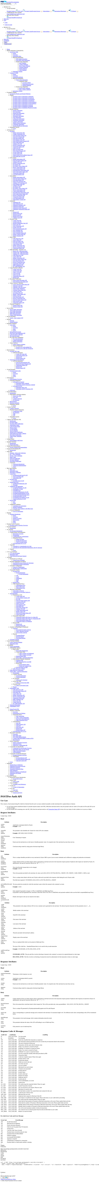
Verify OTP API (20, 603)
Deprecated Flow (14, 444)
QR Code (20, 11)
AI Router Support (14, 639)
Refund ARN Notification (16, 432)
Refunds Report (20, 636)
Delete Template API (18, 235)
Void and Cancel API (21, 760)
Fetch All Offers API (18, 241)
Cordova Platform (23, 64)
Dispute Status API (17, 305)
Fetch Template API (18, 231)
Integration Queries (17, 71)
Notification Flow (14, 482)
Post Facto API (19, 727)
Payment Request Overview (20, 755)
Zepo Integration (17, 117)
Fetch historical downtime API (20, 281)
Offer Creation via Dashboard (26, 653)
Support (12, 774)
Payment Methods (14, 460)
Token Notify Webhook (19, 288)
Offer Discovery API (18, 238)
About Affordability (15, 646)
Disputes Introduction (15, 514)
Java (14, 501)
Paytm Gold (22, 14)
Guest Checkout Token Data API (21, 284)
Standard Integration (21, 675)
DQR (17, 579)
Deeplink (15, 485)
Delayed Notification (15, 458)
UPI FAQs (12, 390)
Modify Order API (20, 611)
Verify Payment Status (21, 542)
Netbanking (19, 578)
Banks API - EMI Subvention (20, 251)
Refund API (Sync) (17, 216)
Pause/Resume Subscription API (21, 170)
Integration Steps (17, 56)
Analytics (15, 628)
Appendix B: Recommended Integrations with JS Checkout (27, 547)
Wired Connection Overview (20, 742)
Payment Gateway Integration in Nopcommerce (24, 103)
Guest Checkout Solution (16, 642)
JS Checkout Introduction (16, 531)
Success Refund (14, 430)
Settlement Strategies (15, 767)
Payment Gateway (11, 11)
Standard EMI (19, 660)
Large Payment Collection (16, 334)
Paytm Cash (16, 14)
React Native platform (24, 88)
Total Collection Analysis (22, 631)
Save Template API (17, 230)
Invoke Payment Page (21, 540)
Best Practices (13, 401)
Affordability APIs (14, 688)
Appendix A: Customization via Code (22, 546)
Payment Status (13, 422)
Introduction (13, 393)
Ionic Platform (22, 63)
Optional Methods (26, 85)
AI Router (74, 11)
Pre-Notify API (16, 164)
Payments (12, 131)
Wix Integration (17, 112)
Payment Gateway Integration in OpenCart (23, 98)
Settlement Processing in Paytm (17, 766)
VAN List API (16, 273)
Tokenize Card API (17, 286)
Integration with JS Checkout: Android (25, 384)
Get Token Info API (18, 293)
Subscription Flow (20, 588)
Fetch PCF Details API (18, 137)
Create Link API (17, 220)
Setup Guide (16, 781)
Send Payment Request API (23, 362)
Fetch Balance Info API (19, 139)
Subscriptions (47, 11)
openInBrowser (17, 490)
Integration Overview (18, 533)
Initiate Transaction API (19, 132)
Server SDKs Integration (16, 309)
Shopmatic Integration (18, 116)
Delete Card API (17, 295)
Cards (17, 577)
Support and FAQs (17, 792)
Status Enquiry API (21, 724)
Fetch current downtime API (20, 280)
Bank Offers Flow (20, 586)
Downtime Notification (15, 435)
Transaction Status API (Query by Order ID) (27, 617)
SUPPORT (6, 40)
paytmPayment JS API (18, 480)
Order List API (16, 148)
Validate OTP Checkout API (20, 183)
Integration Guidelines (15, 472)
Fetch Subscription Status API (20, 171)
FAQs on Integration (18, 511)
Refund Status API (17, 213)
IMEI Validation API (18, 265)
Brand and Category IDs (25, 666)
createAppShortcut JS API (19, 499)
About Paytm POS (14, 709)
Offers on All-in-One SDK (22, 682)
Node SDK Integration (15, 312)
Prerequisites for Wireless (19, 713)
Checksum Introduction (18, 464)
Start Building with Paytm (16, 440)
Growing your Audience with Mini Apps (23, 508)
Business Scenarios (14, 403)
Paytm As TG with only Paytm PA (24, 348)
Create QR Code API (21, 354)
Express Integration (21, 677)
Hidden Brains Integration (19, 123)
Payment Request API (21, 758)
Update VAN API (17, 270)
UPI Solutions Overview (16, 379)
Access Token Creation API (23, 597)
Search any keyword (6, 3)
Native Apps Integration (22, 80)
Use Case (15, 790)
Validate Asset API (17, 217)
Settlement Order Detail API (20, 208)
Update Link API (17, 222)
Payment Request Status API (23, 759)
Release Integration (17, 341)
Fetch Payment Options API (23, 600)
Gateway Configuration (19, 567)
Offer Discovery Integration (16, 670)
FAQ (5, 20)
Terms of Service (5, 1179)
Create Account (8, 24)
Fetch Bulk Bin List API (19, 156)
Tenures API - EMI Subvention (20, 252)
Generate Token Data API (19, 290)
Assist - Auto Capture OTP (16, 318)
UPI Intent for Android (18, 382)
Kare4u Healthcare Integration (20, 125)
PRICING (6, 19)
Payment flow (16, 571)
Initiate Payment (20, 539)
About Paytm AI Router (19, 560)
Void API (18, 726)
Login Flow (13, 474)
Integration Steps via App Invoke (21, 749)
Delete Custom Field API (19, 234)
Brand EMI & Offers (24, 664)
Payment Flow (13, 479)
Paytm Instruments (20, 572)
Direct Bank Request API (19, 151)
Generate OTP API (20, 602)
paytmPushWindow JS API (19, 487)
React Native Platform (24, 66)
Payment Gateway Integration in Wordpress (23, 100)
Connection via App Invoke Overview (22, 748)
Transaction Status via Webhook (24, 621)
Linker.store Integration (18, 118)
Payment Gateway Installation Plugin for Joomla (25, 107)
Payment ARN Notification (16, 423)
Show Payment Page (18, 149)
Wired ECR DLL (17, 744)
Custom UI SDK (14, 73)
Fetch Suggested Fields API (20, 228)
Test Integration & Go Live (19, 543)
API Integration (13, 593)
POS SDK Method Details (19, 737)
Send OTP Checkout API (19, 181)
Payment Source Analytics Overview (19, 525)
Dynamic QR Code (14, 351)
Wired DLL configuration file (20, 745)
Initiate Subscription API (19, 159)
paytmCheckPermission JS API (20, 492)
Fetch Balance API (20, 604)
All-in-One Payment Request (17, 359)
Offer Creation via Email (25, 655)
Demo (14, 53)
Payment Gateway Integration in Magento (23, 96)
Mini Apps (12, 469)
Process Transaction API (19, 145)
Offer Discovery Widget (19, 668)
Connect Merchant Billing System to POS (23, 738)
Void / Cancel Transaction (22, 717)
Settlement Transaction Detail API (21, 209)
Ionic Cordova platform (25, 89)
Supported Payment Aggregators (21, 564)
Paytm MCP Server (17, 778)
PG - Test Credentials (15, 454)
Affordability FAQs (14, 706)
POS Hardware (18, 17)
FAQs (14, 128)
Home (8, 49)
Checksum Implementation (19, 465)
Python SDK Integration (16, 315)
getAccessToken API (18, 476)
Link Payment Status (15, 426)
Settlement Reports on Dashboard (18, 771)
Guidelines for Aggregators (19, 506)
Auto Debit (12, 325)
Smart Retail (11, 17)
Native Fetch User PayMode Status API (22, 155)
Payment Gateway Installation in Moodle (23, 106)
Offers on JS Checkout (21, 680)
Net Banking (16, 412)
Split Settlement (14, 770)
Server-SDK (13, 500)
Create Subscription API (22, 610)
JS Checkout (16, 400)
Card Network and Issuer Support (18, 556)
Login (5, 22)
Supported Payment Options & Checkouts (23, 563)
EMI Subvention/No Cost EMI (23, 661)
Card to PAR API (17, 291)
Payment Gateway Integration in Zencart (23, 105)
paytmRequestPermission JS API (21, 493)
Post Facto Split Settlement (22, 719)
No (7, 1177)
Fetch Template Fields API (19, 233)
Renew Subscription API (19, 167)
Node (14, 503)
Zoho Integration (17, 114)
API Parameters (17, 752)
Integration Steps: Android (22, 383)
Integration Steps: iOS (21, 387)
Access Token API (17, 152)
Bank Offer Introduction (22, 650)
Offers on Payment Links (22, 685)
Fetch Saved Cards (17, 301)
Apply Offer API (17, 240)
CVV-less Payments (15, 553)
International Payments (15, 332)
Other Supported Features (19, 751)
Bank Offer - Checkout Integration (24, 657)
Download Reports (20, 638)
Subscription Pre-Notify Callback (18, 433)
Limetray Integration (18, 121)
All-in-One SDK (14, 52)
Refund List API (17, 215)
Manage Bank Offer (21, 656)
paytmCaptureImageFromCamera (21, 494)
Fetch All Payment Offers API (23, 613)
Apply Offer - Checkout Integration (18, 671)
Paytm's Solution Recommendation (18, 447)
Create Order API (20, 596)
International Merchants (61, 11)
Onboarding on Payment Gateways (21, 592)
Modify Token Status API (19, 294)
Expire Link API (17, 227)
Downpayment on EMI (21, 667)
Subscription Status (14, 425)
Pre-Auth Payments (14, 336)
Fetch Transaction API (18, 226)
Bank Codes (13, 457)
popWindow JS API (18, 489)
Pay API (18, 599)
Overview (15, 54)
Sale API (18, 723)
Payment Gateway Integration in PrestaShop (24, 99)
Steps (14, 329)
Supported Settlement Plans (16, 769)
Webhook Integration (15, 705)
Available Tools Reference (19, 784)
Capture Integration (17, 340)
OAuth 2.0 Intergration (18, 787)
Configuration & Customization (20, 536)
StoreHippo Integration (18, 120)
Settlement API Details (15, 773)
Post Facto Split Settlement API (17, 333)
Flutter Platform (23, 68)
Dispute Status (13, 428)
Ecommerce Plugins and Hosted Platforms (20, 93)
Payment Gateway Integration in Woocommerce (24, 102)
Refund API (16, 212)
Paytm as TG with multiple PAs (24, 347)
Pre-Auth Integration (18, 338)
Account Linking (26, 82)
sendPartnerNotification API (20, 483)
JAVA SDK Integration (15, 311)
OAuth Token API (17, 153)
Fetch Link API (17, 224)
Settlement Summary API (19, 205)
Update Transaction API (19, 134)
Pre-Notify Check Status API (20, 166)
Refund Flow (16, 582)
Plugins (15, 687)
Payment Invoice (37, 11)
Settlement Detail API (18, 206)
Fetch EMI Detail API (18, 142)
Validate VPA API (17, 144)
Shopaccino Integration (18, 113)
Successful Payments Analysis (23, 629)
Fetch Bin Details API (18, 138)
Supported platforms (18, 77)
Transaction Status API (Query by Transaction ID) (28, 618)
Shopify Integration (17, 110)
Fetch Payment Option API (19, 135)
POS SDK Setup (17, 735)
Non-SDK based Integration (23, 60)
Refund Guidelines (17, 507)
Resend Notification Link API (20, 223)
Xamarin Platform (23, 67)
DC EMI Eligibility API (19, 266)
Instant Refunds (14, 322)
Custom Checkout (17, 398)
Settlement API (16, 202)
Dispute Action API (18, 306)
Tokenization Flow (20, 585)
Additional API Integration (16, 486)
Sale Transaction (20, 716)
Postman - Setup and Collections (18, 453)
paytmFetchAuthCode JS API (20, 475)
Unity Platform (22, 70)
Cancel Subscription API (19, 169)
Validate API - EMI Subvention (20, 254)
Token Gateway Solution (19, 344)
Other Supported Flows (22, 720)
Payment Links (28, 11)
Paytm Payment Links (15, 370)
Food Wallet (10, 14)
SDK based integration (21, 59)
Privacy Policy (12, 1179)
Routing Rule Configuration (20, 568)
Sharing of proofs (17, 518)
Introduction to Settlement (16, 764)
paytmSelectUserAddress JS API (21, 497)
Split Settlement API (18, 203)
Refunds (12, 320)
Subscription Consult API (19, 199)
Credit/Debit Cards (17, 411)
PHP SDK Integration (15, 313)
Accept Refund (13, 429)
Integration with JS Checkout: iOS (24, 389)
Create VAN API (17, 269)
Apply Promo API (17, 244)
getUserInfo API (17, 478)
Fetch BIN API (20, 606)
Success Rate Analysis (21, 632)
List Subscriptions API (18, 174)
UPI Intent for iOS (17, 386)
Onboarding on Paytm (18, 590)
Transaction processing (27, 84)
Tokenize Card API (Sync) (19, 287)
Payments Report (20, 635)
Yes (3, 1177)
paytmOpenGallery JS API (19, 496)
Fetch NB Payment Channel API (21, 141)
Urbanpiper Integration (18, 124)
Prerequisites (16, 519)
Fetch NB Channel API (22, 607)
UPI (14, 415)
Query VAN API (17, 272)
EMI (14, 414)
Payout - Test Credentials (16, 455)
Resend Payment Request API (23, 364)
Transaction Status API (18, 146)
